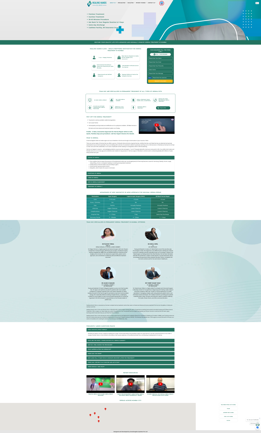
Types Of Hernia (93, 177)
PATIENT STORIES (141, 2)
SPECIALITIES (122, 2)
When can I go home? (95, 353)
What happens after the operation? (99, 349)
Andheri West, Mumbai (228, 412)
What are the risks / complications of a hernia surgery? (106, 340)
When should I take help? (96, 366)
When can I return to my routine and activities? (103, 362)
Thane (228, 408)
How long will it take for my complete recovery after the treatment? (111, 358)
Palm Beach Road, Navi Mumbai (228, 404)
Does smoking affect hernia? (97, 329)
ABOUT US (113, 2)
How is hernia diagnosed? (96, 182)
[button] (99, 421)
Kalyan (228, 420)
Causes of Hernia (93, 157)
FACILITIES (131, 2)
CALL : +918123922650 (161, 54)
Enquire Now (162, 107)
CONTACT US (152, 2)
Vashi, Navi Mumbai (228, 416)
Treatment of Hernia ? (95, 186)
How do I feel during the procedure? (100, 344)
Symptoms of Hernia (94, 173)
